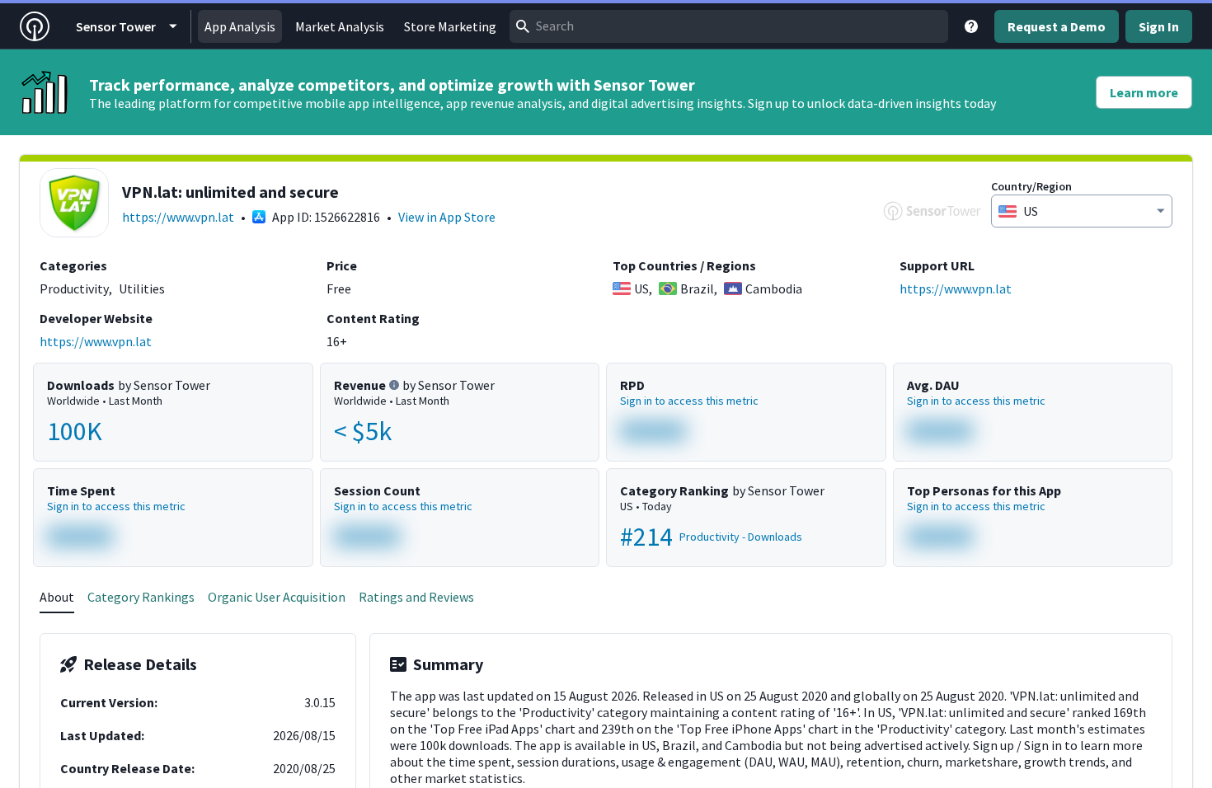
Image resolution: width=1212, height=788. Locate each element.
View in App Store (447, 217)
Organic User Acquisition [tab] (276, 597)
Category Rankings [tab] (141, 597)
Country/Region (1031, 186)
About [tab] (57, 597)
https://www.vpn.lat (178, 217)
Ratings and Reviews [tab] (416, 597)
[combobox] (729, 26)
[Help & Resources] (971, 26)
